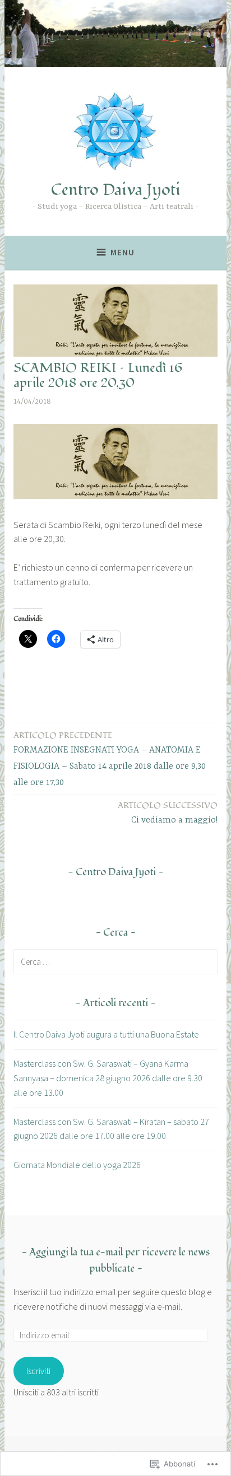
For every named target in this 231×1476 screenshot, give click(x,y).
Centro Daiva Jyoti (116, 190)
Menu (122, 252)
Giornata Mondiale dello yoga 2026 (77, 1164)
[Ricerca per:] (115, 961)
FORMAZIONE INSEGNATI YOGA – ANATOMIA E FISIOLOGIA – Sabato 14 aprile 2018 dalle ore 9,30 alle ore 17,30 (109, 759)
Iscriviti (38, 1370)
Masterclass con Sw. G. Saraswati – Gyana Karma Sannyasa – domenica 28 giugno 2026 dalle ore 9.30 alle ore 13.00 (107, 1077)
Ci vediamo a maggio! (168, 812)
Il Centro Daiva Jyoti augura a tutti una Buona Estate (106, 1034)
